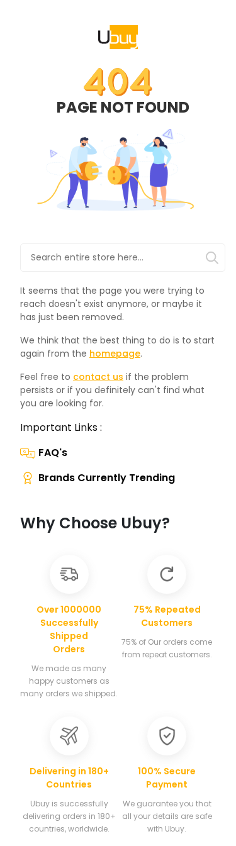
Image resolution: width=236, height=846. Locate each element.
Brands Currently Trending (106, 477)
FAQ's (52, 452)
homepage (114, 353)
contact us (98, 376)
